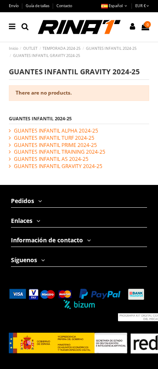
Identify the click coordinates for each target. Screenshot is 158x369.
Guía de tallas (38, 5)
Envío (14, 5)
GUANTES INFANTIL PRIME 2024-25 (55, 145)
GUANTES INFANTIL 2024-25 (40, 119)
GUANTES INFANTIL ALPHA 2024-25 (56, 131)
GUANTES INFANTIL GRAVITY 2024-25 (58, 166)
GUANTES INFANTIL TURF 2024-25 (54, 138)
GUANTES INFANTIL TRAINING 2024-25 (59, 152)
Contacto (64, 5)
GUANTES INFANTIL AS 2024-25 (51, 159)
